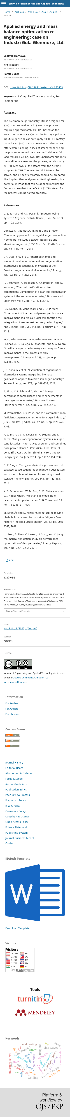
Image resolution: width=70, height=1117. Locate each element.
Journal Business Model (19, 838)
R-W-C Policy (12, 805)
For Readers (11, 703)
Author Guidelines (16, 784)
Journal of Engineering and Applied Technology (36, 3)
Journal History (14, 762)
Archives (19, 11)
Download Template (17, 928)
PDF (11, 560)
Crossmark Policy (15, 811)
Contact (10, 843)
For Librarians (12, 714)
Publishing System (16, 832)
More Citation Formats (18, 611)
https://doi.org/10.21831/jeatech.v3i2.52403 (36, 87)
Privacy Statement (16, 827)
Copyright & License (17, 816)
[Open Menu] (3, 3)
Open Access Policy (16, 822)
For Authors (11, 708)
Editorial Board (14, 768)
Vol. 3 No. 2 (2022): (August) (43, 11)
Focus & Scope (14, 778)
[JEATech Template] (35, 921)
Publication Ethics (16, 789)
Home (7, 11)
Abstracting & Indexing (19, 773)
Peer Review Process (17, 795)
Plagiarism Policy (15, 800)
